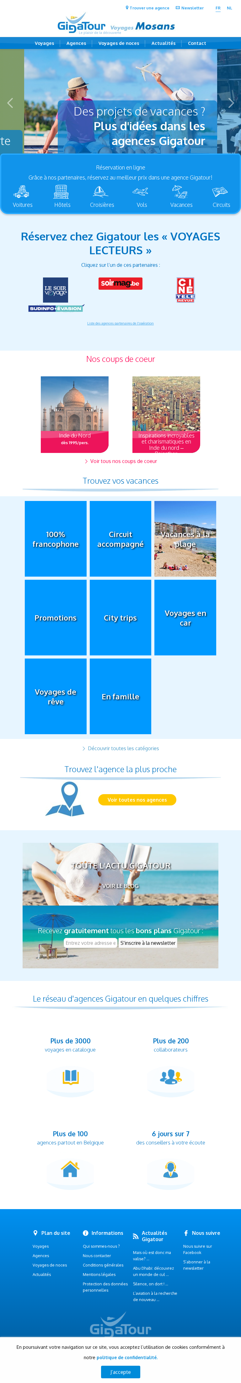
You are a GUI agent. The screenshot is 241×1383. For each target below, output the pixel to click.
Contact (197, 43)
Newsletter (192, 7)
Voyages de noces (119, 43)
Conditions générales (103, 1264)
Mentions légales (99, 1274)
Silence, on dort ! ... (150, 1283)
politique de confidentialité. (127, 1357)
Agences (76, 43)
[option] (120, 103)
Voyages (44, 43)
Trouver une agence (149, 7)
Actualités (163, 43)
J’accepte (120, 1372)
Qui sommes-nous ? (101, 1246)
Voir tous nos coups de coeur (123, 461)
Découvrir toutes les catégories (123, 748)
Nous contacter (97, 1255)
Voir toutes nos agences (137, 800)
